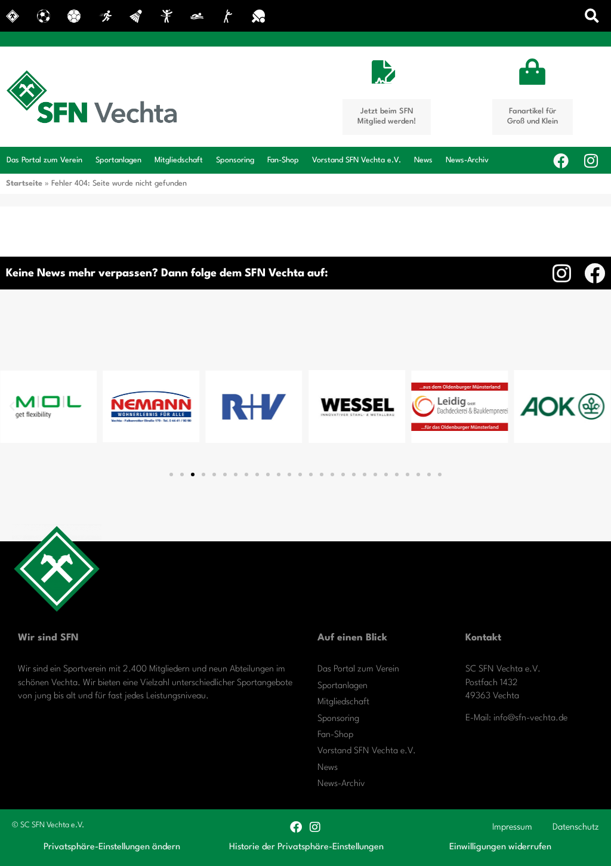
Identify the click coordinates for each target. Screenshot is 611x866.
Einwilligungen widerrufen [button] (500, 847)
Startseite (24, 183)
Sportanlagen (118, 160)
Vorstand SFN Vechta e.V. (356, 160)
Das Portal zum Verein (44, 160)
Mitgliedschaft (179, 160)
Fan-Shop (283, 160)
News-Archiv (467, 160)
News (423, 160)
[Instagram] (590, 160)
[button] (592, 16)
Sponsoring (235, 160)
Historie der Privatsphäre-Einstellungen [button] (306, 847)
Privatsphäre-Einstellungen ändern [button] (112, 847)
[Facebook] (561, 160)
